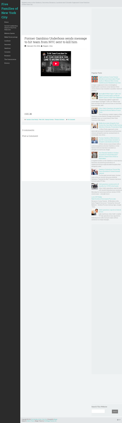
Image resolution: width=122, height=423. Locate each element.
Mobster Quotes (9, 33)
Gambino (7, 48)
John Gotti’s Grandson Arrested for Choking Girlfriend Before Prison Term (110, 110)
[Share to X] (29, 114)
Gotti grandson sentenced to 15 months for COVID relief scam (109, 185)
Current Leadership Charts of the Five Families (11, 28)
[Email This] (25, 114)
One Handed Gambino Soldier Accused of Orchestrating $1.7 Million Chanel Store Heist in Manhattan (109, 155)
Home (6, 22)
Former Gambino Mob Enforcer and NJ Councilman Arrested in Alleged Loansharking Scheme (109, 140)
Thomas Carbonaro (59, 119)
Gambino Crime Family (32, 119)
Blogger (55, 419)
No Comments (71, 119)
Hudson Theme (30, 421)
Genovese (7, 44)
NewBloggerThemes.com (50, 421)
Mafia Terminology (10, 37)
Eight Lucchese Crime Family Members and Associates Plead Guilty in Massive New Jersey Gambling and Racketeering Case (110, 80)
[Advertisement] (56, 21)
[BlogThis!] (27, 114)
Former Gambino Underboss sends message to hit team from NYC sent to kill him (56, 40)
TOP (119, 420)
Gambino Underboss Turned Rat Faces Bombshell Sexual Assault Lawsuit (109, 171)
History (7, 63)
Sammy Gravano (49, 119)
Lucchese (7, 41)
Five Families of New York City (9, 10)
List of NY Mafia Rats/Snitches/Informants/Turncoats (104, 198)
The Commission (10, 59)
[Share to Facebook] (31, 114)
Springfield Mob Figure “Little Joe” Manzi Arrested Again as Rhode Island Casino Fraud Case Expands (110, 95)
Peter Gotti (41, 119)
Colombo (7, 52)
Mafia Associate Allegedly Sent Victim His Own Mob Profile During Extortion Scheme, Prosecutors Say (110, 125)
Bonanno (7, 56)
